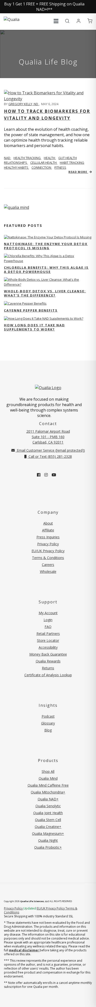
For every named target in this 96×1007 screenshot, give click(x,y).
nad (7, 158)
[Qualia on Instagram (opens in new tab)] (46, 475)
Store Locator (48, 640)
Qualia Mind (48, 778)
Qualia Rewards (48, 661)
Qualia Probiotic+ (48, 847)
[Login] (78, 21)
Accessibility (48, 647)
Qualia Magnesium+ (48, 833)
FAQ (48, 626)
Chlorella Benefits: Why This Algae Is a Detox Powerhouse (46, 269)
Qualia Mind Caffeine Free (48, 785)
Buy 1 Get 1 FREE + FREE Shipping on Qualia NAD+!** (44, 6)
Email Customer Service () (50, 450)
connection (42, 167)
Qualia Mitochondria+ (48, 792)
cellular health (43, 162)
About (48, 523)
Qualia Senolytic (48, 806)
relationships (16, 162)
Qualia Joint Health (48, 812)
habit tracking (72, 162)
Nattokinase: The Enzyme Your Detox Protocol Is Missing (46, 246)
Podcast (48, 716)
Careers (48, 564)
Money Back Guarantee (48, 654)
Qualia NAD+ (48, 799)
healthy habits (16, 167)
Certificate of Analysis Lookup (48, 675)
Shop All (48, 771)
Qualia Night (48, 840)
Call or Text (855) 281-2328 (50, 456)
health (50, 158)
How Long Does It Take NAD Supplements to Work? (34, 327)
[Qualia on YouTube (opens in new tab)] (54, 475)
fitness (60, 167)
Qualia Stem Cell (48, 819)
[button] (56, 21)
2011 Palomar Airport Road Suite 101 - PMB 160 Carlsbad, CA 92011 (48, 437)
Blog (48, 730)
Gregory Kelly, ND (23, 104)
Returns (48, 668)
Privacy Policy (48, 544)
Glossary (48, 723)
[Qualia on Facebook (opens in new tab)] (38, 475)
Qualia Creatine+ (48, 826)
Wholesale (48, 571)
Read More (78, 172)
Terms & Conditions (48, 557)
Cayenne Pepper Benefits (31, 310)
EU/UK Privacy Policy (48, 550)
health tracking (27, 158)
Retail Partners (48, 633)
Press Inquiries (48, 537)
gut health (67, 158)
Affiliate (48, 530)
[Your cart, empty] (89, 21)
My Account (48, 613)
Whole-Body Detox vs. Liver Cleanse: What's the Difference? (45, 293)
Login (48, 619)
